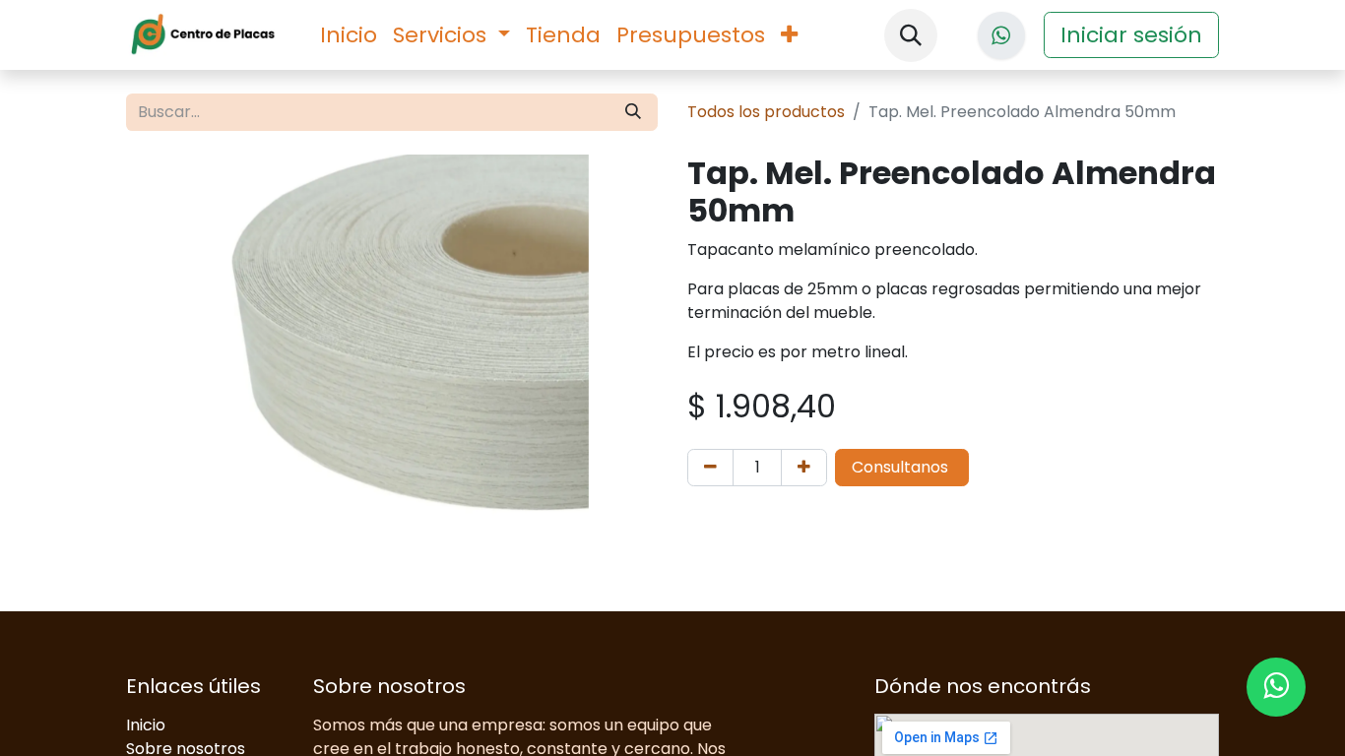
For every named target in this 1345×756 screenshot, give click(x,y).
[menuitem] (348, 35)
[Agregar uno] (804, 467)
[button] (910, 35)
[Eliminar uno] (710, 467)
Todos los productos (766, 111)
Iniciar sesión (1131, 35)
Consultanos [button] (902, 467)
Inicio (145, 725)
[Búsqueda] (633, 112)
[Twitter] (1001, 35)
